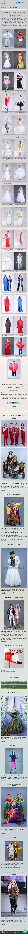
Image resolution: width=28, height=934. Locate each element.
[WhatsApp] (17, 402)
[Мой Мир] (11, 402)
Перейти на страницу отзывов (8, 671)
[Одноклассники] (9, 402)
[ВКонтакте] (7, 402)
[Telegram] (20, 402)
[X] (13, 402)
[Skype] (18, 402)
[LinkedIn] (15, 402)
